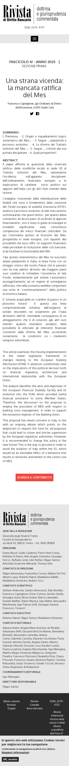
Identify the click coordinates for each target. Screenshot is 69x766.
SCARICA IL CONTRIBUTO (34, 477)
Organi (11, 708)
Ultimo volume (11, 701)
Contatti (34, 704)
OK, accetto (10, 759)
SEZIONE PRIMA (34, 66)
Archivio (11, 704)
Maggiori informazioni (15, 752)
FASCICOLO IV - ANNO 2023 (32, 61)
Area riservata (34, 708)
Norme (34, 701)
